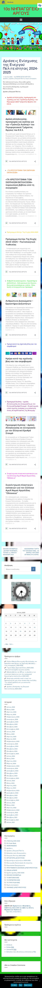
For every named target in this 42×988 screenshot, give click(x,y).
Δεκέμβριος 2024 (12, 746)
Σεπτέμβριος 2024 (13, 754)
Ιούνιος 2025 (11, 732)
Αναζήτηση (8, 565)
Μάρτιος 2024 (11, 763)
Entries (10, 947)
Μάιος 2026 (10, 709)
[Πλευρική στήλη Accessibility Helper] (39, 5)
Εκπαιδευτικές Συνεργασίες (16, 853)
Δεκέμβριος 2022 (12, 793)
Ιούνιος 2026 (11, 707)
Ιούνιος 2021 (11, 822)
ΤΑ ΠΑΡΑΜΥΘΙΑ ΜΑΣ (13, 880)
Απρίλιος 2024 (11, 761)
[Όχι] (40, 981)
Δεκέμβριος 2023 (12, 771)
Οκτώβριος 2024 (12, 751)
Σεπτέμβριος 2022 (13, 800)
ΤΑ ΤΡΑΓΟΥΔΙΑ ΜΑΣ (13, 882)
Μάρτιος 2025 (11, 739)
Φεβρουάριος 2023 (13, 790)
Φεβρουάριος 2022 (13, 810)
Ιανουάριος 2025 (12, 744)
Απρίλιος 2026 (11, 712)
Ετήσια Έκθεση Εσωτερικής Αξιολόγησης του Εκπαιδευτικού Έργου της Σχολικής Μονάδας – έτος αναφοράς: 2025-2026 (20, 663)
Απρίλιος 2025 (11, 736)
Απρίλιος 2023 (11, 785)
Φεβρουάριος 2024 (13, 766)
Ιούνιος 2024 (11, 756)
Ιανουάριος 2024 (12, 768)
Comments (11, 949)
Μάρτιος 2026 (11, 714)
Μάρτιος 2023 (11, 788)
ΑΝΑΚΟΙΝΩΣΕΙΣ (12, 846)
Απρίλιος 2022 (11, 808)
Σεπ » (11, 644)
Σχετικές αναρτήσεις (14, 911)
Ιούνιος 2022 (11, 803)
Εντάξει (14, 985)
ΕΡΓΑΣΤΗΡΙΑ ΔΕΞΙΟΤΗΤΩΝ (15, 858)
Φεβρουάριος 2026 (13, 717)
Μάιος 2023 (10, 783)
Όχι (20, 985)
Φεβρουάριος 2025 (13, 741)
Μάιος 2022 (10, 805)
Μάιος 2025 (10, 734)
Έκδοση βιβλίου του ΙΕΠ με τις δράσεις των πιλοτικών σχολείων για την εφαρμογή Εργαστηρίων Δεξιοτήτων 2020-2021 (20, 674)
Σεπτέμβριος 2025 (13, 729)
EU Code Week (11, 843)
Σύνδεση (10, 2)
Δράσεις (5, 78)
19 (20, 631)
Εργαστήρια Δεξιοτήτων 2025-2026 (19, 860)
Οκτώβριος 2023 (12, 776)
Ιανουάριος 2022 (12, 812)
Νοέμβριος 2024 (12, 749)
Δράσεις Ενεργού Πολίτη (17, 78)
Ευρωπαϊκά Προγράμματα (16, 865)
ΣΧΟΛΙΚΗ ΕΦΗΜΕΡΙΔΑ (14, 875)
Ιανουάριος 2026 (12, 719)
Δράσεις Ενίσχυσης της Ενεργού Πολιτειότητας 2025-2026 (16, 688)
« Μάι (6, 644)
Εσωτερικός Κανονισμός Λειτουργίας (19, 863)
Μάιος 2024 (10, 758)
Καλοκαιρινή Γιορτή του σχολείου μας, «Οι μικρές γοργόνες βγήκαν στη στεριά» (31, 551)
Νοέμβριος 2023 (12, 773)
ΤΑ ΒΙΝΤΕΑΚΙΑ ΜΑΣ (13, 878)
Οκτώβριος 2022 (12, 798)
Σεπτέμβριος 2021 (13, 820)
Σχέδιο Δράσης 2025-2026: (16, 873)
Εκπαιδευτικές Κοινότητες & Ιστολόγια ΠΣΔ (21, 952)
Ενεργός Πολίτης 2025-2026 (16, 855)
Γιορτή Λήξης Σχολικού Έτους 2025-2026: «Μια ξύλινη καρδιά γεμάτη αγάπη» (19, 669)
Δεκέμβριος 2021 (12, 815)
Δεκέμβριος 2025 (12, 722)
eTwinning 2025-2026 (13, 841)
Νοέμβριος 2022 (12, 795)
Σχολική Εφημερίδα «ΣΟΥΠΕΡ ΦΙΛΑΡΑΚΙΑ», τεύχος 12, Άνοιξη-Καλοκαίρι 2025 (10, 551)
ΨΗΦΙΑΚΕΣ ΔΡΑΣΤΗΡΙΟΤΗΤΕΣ (16, 887)
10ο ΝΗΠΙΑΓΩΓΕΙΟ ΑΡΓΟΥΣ (21, 11)
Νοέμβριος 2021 (12, 817)
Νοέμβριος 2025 (12, 724)
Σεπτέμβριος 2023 (13, 778)
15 (34, 627)
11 (16, 627)
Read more (28, 985)
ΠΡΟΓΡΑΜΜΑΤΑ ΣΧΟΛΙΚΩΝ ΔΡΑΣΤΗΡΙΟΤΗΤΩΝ (22, 868)
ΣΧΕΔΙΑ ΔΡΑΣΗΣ (12, 870)
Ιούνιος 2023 (11, 781)
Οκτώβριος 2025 (12, 727)
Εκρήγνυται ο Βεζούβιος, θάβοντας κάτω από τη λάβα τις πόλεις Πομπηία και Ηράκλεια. (19, 908)
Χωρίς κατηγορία (30, 78)
